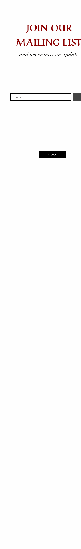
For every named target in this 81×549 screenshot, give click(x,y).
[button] (52, 155)
